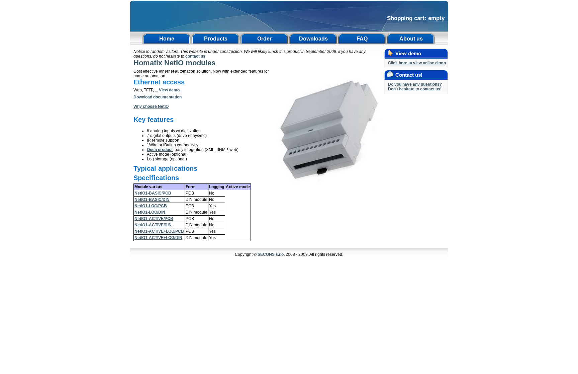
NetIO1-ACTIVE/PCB (153, 218)
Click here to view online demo (417, 63)
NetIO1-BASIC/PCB (152, 193)
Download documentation (157, 97)
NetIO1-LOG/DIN (149, 212)
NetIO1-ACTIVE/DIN (153, 225)
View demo (169, 90)
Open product (160, 149)
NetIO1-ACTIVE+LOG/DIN (158, 237)
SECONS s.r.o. (271, 254)
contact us (195, 56)
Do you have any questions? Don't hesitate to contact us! (415, 86)
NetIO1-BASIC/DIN (152, 199)
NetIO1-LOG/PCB (150, 206)
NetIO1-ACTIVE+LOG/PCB (159, 231)
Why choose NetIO (151, 106)
